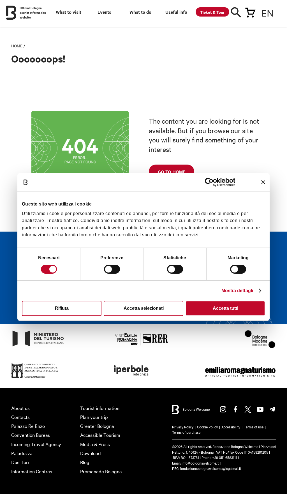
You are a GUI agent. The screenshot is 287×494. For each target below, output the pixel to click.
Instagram (223, 409)
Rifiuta (62, 308)
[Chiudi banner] (263, 182)
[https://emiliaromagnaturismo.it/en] (240, 378)
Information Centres (31, 471)
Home (16, 46)
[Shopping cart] (250, 11)
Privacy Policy (182, 426)
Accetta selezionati (144, 308)
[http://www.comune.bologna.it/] (131, 378)
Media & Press (95, 444)
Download (90, 453)
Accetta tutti (225, 308)
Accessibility (230, 426)
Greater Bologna (97, 426)
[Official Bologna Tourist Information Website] (11, 13)
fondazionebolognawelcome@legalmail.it (210, 468)
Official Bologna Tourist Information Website (33, 12)
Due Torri (21, 462)
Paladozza (22, 453)
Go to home (171, 171)
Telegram (272, 409)
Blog (84, 462)
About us (20, 408)
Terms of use (253, 426)
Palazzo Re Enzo (28, 426)
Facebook (235, 409)
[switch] (112, 269)
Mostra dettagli (237, 290)
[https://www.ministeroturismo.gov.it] (38, 346)
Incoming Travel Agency (36, 444)
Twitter (247, 409)
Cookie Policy (207, 426)
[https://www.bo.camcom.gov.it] (34, 378)
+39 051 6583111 (225, 457)
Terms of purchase (186, 432)
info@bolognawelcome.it (200, 462)
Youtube (260, 409)
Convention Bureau (30, 434)
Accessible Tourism (100, 434)
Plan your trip (94, 417)
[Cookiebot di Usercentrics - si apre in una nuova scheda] (210, 182)
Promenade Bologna (101, 471)
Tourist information (99, 408)
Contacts (20, 417)
